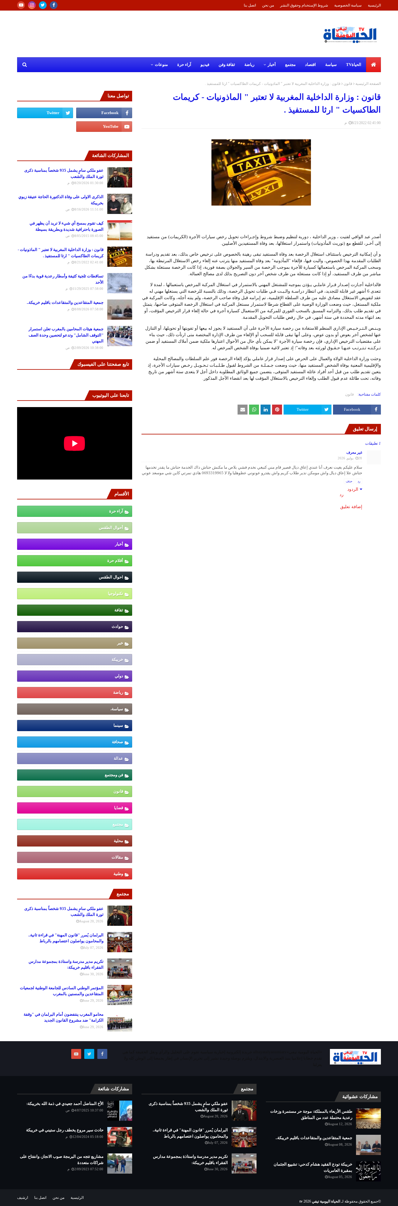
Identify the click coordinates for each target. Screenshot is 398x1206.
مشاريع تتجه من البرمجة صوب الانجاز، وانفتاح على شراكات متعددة (62, 1159)
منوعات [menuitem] (161, 64)
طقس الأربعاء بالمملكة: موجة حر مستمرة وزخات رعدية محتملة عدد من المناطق (311, 1114)
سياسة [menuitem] (331, 64)
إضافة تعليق (351, 506)
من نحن (268, 5)
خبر (120, 643)
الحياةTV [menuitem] (353, 64)
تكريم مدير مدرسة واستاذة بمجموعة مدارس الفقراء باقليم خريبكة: (66, 964)
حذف (349, 481)
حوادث (117, 626)
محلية (118, 840)
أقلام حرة (115, 560)
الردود (352, 489)
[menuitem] (373, 64)
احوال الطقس (111, 577)
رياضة (118, 692)
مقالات (117, 857)
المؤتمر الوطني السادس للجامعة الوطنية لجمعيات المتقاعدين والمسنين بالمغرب (62, 991)
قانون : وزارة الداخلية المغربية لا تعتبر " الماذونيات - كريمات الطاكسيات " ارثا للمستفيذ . (61, 252)
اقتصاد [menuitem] (310, 64)
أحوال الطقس (111, 527)
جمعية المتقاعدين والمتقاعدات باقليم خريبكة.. (65, 302)
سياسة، (116, 709)
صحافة (117, 742)
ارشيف (22, 1197)
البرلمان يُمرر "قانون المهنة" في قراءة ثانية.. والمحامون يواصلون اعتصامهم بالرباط (66, 938)
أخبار (119, 544)
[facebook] (54, 5)
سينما (118, 725)
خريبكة (117, 659)
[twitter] (43, 5)
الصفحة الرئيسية (368, 83)
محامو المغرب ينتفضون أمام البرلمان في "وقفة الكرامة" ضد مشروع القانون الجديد (64, 1017)
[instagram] (32, 5)
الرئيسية (374, 5)
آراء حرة (116, 511)
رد (359, 481)
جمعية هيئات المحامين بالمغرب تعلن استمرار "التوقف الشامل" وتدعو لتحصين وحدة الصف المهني (66, 335)
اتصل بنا (250, 5)
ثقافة (118, 610)
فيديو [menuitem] (205, 64)
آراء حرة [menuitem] (184, 64)
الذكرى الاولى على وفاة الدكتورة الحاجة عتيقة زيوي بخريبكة (61, 199)
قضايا (118, 807)
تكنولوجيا (115, 593)
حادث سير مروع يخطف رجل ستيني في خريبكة (65, 1130)
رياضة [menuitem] (249, 64)
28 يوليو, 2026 (350, 458)
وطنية (118, 873)
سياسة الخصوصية (348, 5)
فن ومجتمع (114, 774)
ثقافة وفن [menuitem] (227, 64)
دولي (119, 676)
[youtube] (21, 5)
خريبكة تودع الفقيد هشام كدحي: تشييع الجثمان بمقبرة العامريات (313, 1167)
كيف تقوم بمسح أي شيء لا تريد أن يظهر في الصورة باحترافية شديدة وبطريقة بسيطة (67, 226)
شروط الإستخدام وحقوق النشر (304, 5)
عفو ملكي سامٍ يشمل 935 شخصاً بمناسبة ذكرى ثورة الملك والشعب (64, 173)
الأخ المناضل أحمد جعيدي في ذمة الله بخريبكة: (65, 1103)
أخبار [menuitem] (272, 64)
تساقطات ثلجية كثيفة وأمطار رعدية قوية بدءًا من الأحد (63, 279)
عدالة (118, 758)
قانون (348, 83)
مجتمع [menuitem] (290, 64)
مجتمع (118, 824)
